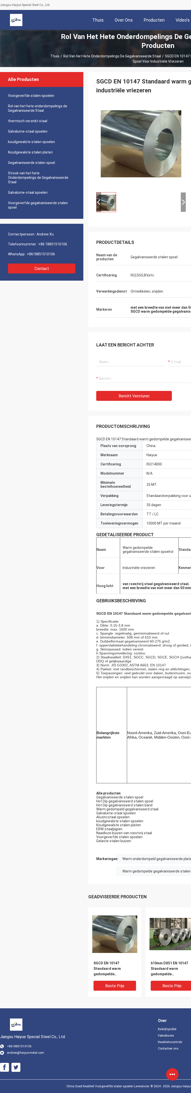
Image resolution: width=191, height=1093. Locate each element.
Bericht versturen (134, 396)
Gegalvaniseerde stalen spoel (31, 163)
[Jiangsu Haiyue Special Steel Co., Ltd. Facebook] (4, 1067)
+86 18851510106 (52, 244)
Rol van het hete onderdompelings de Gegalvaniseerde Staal (112, 56)
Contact (42, 268)
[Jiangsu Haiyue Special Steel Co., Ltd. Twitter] (15, 1067)
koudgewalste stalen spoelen (31, 142)
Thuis (54, 56)
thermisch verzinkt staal (27, 121)
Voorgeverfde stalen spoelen (31, 96)
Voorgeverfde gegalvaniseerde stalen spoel (38, 205)
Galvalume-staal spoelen (28, 131)
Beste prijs (114, 985)
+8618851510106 (41, 254)
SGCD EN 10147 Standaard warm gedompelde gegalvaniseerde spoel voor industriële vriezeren (112, 969)
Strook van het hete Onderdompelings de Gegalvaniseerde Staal (38, 177)
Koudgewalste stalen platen (30, 152)
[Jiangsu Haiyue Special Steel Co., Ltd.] (16, 20)
